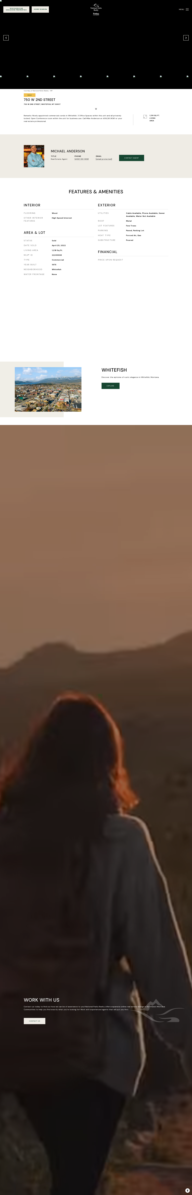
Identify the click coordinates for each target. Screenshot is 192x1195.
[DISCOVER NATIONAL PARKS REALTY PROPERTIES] (16, 9)
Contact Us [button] (34, 1021)
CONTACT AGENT (131, 158)
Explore (110, 386)
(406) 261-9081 (82, 159)
